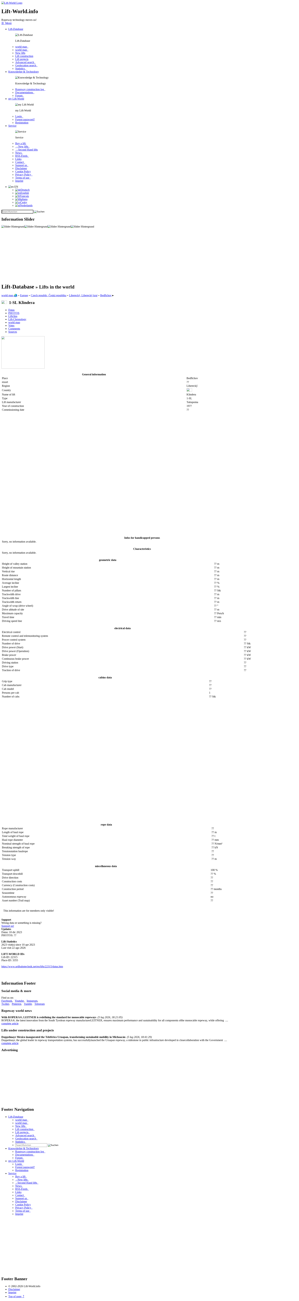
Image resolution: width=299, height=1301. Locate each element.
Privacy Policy (24, 174)
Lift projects (21, 59)
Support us (21, 165)
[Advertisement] (105, 255)
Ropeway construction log (30, 89)
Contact (20, 162)
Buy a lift (21, 1176)
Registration (21, 122)
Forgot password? (25, 119)
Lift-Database (15, 29)
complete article (10, 1023)
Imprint (19, 180)
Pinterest (16, 1003)
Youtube (19, 1000)
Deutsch (25, 189)
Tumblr (28, 1003)
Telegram (39, 1003)
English (25, 192)
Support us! (7, 925)
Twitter (5, 1003)
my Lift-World (16, 98)
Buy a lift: (20, 143)
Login (19, 116)
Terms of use (23, 177)
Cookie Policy (23, 171)
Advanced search (25, 62)
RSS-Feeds (22, 155)
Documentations (24, 92)
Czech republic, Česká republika (48, 295)
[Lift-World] (11, 2)
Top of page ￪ (16, 1296)
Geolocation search (26, 65)
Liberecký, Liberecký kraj (83, 295)
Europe (24, 295)
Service (12, 125)
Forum (19, 95)
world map (21, 46)
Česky (23, 202)
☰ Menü (6, 23)
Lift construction (24, 56)
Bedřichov (106, 295)
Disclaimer (21, 168)
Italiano (23, 199)
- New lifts (22, 146)
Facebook (6, 1000)
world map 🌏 (9, 295)
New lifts (20, 52)
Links (18, 159)
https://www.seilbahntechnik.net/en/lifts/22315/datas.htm (32, 966)
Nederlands (26, 205)
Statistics (20, 68)
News (19, 152)
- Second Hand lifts (26, 149)
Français (24, 196)
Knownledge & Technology (23, 71)
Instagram (32, 1000)
